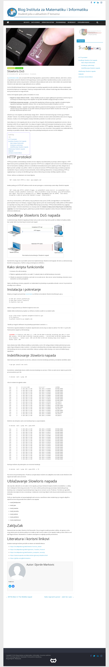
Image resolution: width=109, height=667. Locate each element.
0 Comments (33, 74)
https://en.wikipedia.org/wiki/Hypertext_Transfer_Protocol (27, 549)
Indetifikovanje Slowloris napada (19, 147)
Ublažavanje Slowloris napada (16, 149)
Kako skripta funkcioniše (17, 143)
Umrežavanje (19, 68)
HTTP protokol (12, 139)
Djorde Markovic (25, 74)
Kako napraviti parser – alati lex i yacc (59, 597)
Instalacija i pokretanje (16, 145)
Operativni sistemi (48, 22)
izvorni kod (29, 294)
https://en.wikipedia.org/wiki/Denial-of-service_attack (25, 546)
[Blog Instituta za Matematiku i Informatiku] (8, 22)
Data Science (35, 22)
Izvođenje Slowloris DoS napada (17, 141)
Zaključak (10, 151)
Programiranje (61, 22)
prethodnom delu (14, 78)
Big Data (26, 22)
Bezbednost (72, 22)
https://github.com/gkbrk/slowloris (20, 558)
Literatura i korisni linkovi (15, 153)
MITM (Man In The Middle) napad (19, 597)
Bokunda (18, 658)
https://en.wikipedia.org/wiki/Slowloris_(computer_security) (27, 552)
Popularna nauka (83, 22)
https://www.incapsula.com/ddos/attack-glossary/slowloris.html (29, 555)
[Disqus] (40, 624)
